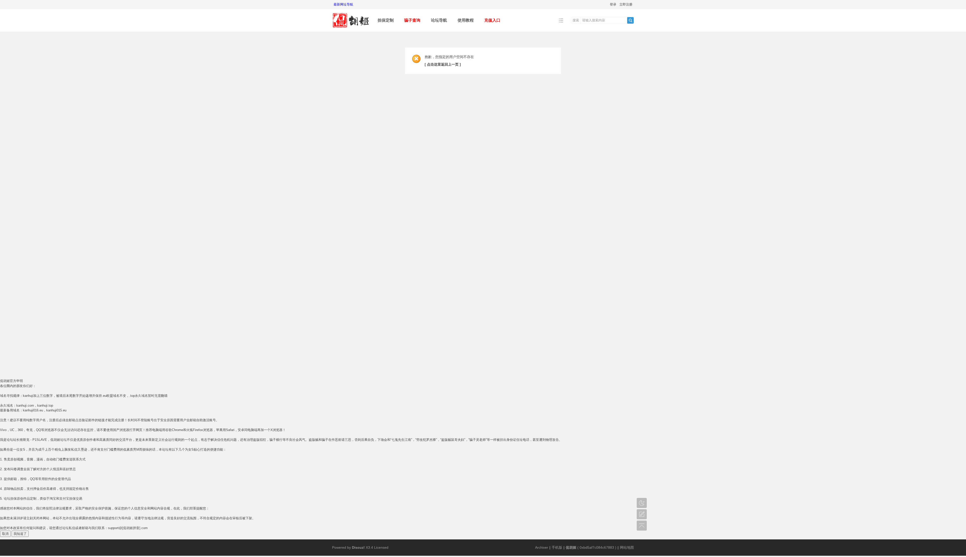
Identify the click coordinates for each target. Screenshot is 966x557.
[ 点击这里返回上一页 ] (443, 64)
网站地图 (627, 547)
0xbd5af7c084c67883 (597, 547)
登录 (613, 4)
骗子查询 (412, 20)
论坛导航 (439, 20)
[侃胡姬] (351, 28)
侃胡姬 (571, 547)
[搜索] (630, 20)
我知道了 (20, 534)
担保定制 (386, 20)
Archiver (541, 547)
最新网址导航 (343, 4)
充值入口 (492, 20)
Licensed (381, 547)
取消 (5, 534)
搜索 (576, 20)
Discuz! (358, 547)
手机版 (557, 547)
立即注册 (625, 4)
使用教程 (466, 20)
